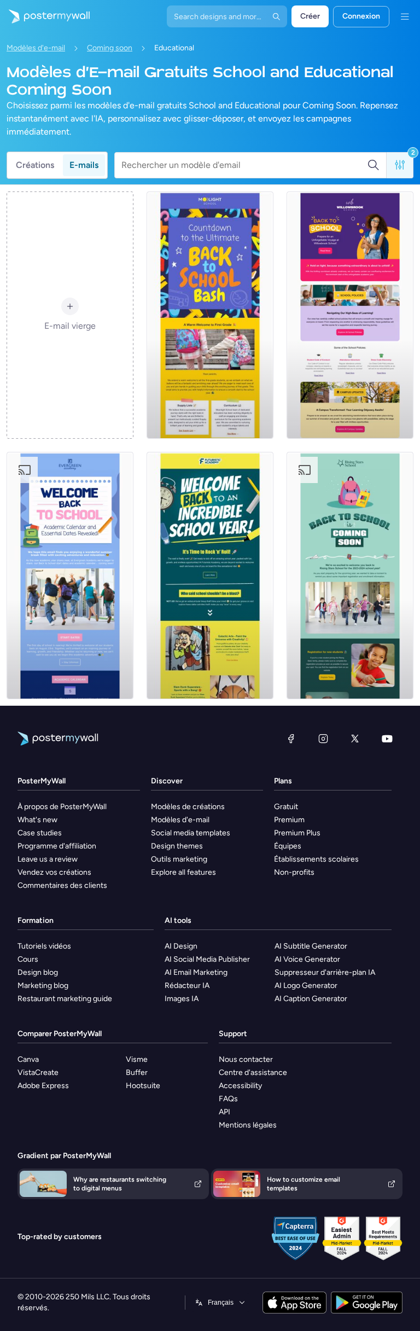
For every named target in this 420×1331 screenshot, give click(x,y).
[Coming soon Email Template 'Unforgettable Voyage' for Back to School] (350, 315)
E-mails (83, 165)
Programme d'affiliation (57, 846)
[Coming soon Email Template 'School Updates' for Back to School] (350, 575)
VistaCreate (38, 1072)
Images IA (182, 998)
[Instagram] (323, 738)
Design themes (177, 846)
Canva (28, 1059)
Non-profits (294, 872)
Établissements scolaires (316, 859)
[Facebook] (291, 738)
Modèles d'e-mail (36, 48)
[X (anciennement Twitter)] (355, 738)
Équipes (287, 846)
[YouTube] (387, 738)
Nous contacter (246, 1059)
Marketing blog (43, 985)
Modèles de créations (188, 806)
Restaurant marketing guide (65, 998)
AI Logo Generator (306, 985)
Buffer (137, 1072)
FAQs (228, 1098)
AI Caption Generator (311, 998)
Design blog (38, 972)
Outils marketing (179, 859)
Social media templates (190, 833)
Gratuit (286, 806)
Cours (28, 959)
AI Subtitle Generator (311, 946)
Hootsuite (143, 1085)
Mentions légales (248, 1125)
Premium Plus (297, 833)
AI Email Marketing (196, 972)
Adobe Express (43, 1085)
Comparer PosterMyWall (60, 1033)
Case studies (40, 833)
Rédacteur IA (187, 985)
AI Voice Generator (307, 959)
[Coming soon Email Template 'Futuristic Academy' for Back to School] (210, 575)
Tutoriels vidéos (44, 946)
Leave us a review (48, 859)
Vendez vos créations (54, 872)
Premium (289, 819)
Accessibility (240, 1085)
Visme (137, 1059)
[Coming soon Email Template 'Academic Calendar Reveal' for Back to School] (70, 575)
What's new (37, 819)
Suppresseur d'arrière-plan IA (325, 972)
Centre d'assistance (253, 1072)
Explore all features (183, 872)
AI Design (181, 946)
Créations (35, 165)
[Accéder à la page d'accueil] (45, 16)
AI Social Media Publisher (207, 959)
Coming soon (109, 48)
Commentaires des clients (62, 885)
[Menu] (404, 16)
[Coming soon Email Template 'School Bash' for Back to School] (210, 315)
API (224, 1112)
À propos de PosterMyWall (62, 806)
